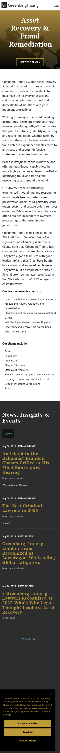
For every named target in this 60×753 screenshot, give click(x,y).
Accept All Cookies (27, 723)
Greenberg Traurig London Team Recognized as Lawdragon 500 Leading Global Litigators (28, 553)
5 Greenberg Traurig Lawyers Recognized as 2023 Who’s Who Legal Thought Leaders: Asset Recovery (28, 602)
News (8, 433)
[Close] (51, 694)
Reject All (28, 732)
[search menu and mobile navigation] (57, 5)
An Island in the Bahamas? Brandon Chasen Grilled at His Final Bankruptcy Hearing (25, 463)
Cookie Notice (20, 705)
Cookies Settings (27, 740)
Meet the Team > (30, 62)
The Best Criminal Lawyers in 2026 (22, 508)
